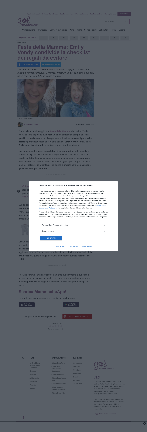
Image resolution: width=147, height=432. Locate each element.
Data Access (73, 247)
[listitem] (73, 225)
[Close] (113, 185)
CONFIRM (51, 238)
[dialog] (73, 216)
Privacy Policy (87, 247)
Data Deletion (60, 247)
